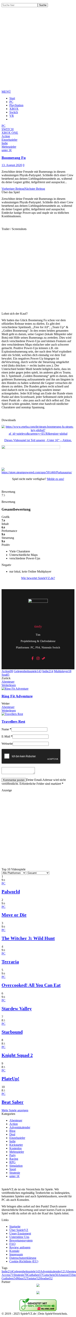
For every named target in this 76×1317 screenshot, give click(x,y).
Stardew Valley (17, 1008)
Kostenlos (15, 1148)
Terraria (10, 961)
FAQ (12, 1244)
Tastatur (33, 1278)
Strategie (14, 1172)
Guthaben (34, 1275)
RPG (12, 1162)
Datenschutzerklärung (22, 1257)
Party (12, 1155)
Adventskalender (19, 1127)
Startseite (14, 1226)
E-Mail (7, 736)
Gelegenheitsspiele (28, 671)
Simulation (16, 1165)
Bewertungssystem (21, 1240)
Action (7, 671)
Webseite (7, 743)
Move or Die (14, 914)
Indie (47, 671)
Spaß (5, 674)
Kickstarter (16, 1144)
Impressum (16, 1254)
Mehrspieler (16, 1151)
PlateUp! (10, 1078)
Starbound (12, 1032)
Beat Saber (13, 1102)
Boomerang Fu (14, 158)
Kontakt (14, 1251)
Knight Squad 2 (17, 1055)
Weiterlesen (9, 685)
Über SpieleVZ (18, 1230)
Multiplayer (62, 671)
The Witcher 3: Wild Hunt (28, 938)
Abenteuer (8, 681)
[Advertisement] (38, 51)
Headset (46, 1278)
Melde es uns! (55, 479)
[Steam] (43, 659)
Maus (22, 1278)
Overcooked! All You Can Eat (31, 985)
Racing (13, 1158)
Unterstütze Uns (19, 1237)
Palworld (11, 891)
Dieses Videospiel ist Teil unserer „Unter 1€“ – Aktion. (38, 440)
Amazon (65, 1275)
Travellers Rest (13, 721)
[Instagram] (38, 659)
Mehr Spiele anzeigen (15, 1110)
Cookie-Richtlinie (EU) (23, 1261)
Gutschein (50, 1275)
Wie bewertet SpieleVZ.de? (38, 578)
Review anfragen (19, 1247)
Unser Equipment (20, 1233)
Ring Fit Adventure (17, 696)
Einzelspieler (17, 1137)
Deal (12, 1134)
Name (6, 729)
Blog (12, 1130)
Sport (12, 1169)
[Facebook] (32, 659)
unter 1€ (14, 1176)
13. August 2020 (12, 165)
